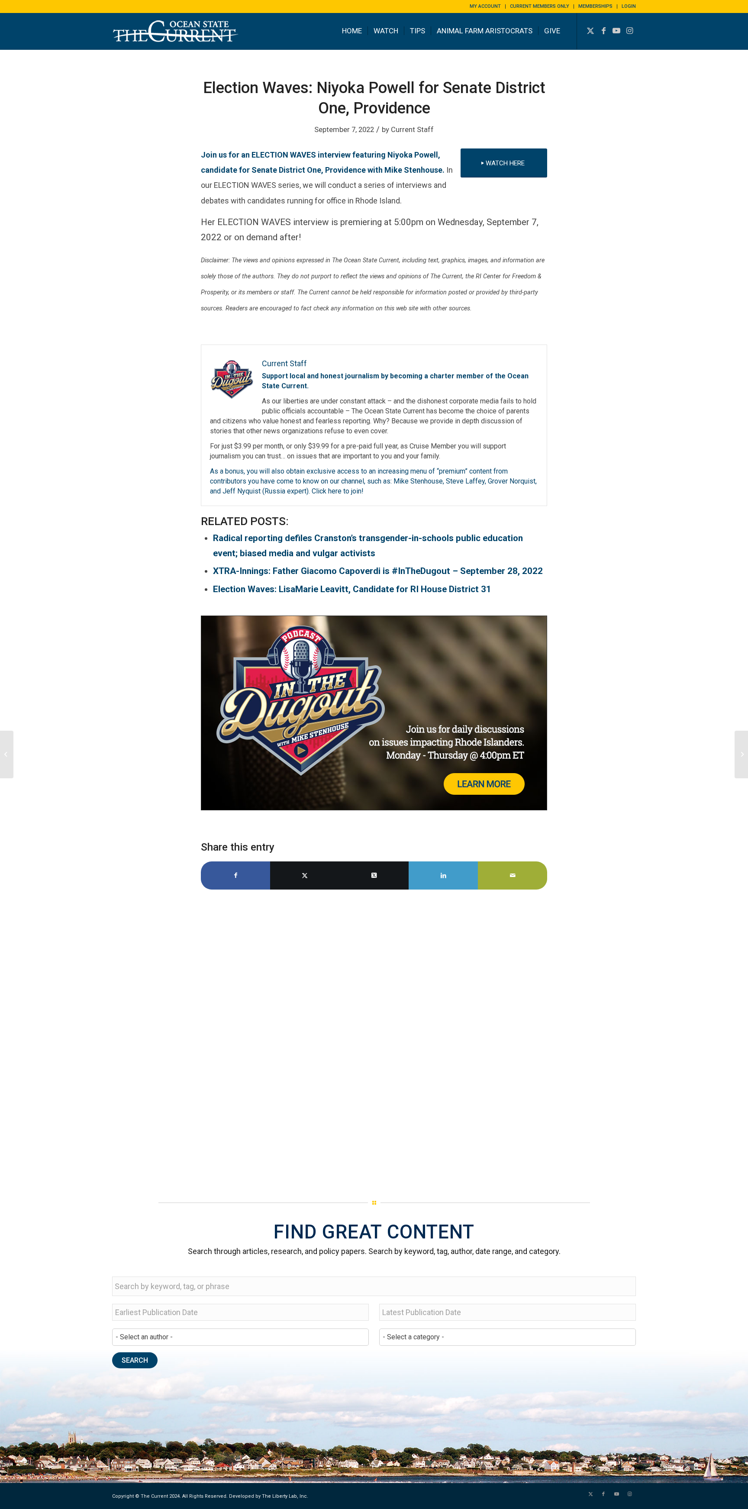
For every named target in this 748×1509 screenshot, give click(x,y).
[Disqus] (374, 1041)
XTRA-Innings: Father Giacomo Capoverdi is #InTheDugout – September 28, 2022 (378, 571)
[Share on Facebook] (235, 875)
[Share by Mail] (512, 875)
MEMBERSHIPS (595, 6)
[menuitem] (485, 6)
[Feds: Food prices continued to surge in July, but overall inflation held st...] (6, 754)
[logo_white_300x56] (177, 37)
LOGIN (629, 6)
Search (135, 1360)
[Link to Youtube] (616, 30)
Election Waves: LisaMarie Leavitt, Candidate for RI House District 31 (352, 589)
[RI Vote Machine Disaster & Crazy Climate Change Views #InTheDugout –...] (741, 754)
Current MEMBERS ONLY (539, 6)
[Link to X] (590, 30)
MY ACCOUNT (485, 6)
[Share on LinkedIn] (443, 875)
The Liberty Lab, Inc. (285, 1496)
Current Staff (412, 129)
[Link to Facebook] (603, 30)
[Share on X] (304, 875)
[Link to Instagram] (629, 30)
